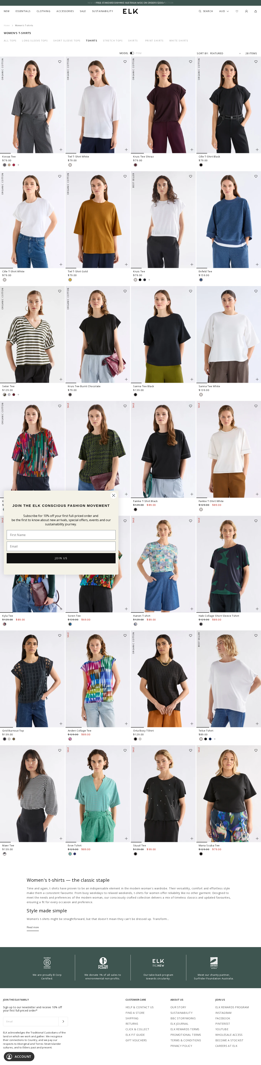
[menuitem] (7, 11)
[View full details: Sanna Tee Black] (163, 334)
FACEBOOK (222, 1018)
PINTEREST (222, 1023)
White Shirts (178, 40)
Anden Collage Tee (80, 730)
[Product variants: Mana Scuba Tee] (257, 838)
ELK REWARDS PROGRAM (232, 1007)
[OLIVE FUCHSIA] (13, 394)
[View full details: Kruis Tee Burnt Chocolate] (98, 334)
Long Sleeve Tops (35, 40)
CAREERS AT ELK (226, 1046)
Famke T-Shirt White (211, 501)
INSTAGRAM (223, 1013)
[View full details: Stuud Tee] (163, 793)
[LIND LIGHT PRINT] (70, 739)
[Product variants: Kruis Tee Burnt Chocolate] (126, 379)
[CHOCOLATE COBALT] (74, 853)
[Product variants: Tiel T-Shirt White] (126, 149)
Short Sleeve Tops (66, 40)
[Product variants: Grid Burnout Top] (61, 723)
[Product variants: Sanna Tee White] (257, 379)
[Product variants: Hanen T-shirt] (192, 609)
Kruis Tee (139, 271)
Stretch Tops (113, 40)
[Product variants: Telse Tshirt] (257, 723)
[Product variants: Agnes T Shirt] (126, 494)
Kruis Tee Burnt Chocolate (84, 386)
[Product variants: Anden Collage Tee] (126, 723)
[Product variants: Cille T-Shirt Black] (257, 149)
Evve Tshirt (75, 845)
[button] (61, 60)
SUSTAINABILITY (181, 1013)
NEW (7, 11)
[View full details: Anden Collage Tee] (98, 679)
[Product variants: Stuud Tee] (192, 838)
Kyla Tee (7, 615)
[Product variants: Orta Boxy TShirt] (192, 723)
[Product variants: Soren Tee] (126, 609)
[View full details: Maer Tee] (32, 793)
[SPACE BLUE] (144, 279)
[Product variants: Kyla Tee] (61, 609)
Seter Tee (8, 386)
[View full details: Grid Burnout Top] (32, 679)
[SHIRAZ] (135, 165)
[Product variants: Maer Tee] (61, 838)
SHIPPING (132, 1018)
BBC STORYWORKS (183, 1018)
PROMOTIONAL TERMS (185, 1035)
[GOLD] (70, 279)
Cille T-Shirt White (13, 271)
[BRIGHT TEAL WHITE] (70, 853)
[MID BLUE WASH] (201, 279)
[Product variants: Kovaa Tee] (61, 149)
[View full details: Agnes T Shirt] (98, 449)
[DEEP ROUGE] (13, 165)
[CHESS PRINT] (135, 624)
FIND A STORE (135, 1013)
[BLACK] (201, 165)
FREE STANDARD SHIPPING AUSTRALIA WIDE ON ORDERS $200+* (130, 3)
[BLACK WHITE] (4, 853)
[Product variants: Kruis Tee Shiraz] (192, 149)
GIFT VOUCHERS (136, 1040)
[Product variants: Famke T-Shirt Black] (192, 494)
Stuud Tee (139, 845)
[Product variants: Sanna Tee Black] (192, 379)
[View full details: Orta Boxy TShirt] (163, 679)
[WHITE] (70, 165)
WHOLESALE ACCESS (228, 1035)
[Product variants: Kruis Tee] (192, 264)
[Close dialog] (113, 495)
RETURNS (132, 1023)
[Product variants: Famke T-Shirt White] (257, 494)
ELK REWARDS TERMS (184, 1029)
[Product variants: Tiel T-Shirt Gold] (126, 264)
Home (7, 25)
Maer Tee (8, 845)
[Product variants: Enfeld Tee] (257, 264)
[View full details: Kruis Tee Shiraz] (163, 105)
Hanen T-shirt (141, 615)
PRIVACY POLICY (181, 1046)
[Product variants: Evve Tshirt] (126, 838)
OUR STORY (178, 1007)
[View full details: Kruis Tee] (163, 219)
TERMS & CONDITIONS (185, 1040)
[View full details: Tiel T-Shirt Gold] (98, 219)
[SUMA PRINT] (4, 624)
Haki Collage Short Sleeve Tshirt (219, 615)
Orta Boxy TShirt (143, 730)
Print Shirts (154, 40)
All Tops (10, 40)
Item (139, 53)
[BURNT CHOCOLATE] (70, 394)
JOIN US (61, 558)
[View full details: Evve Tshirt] (98, 793)
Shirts (133, 40)
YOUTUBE (221, 1029)
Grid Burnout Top (13, 730)
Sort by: (203, 53)
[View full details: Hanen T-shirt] (163, 564)
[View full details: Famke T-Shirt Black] (163, 449)
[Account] (246, 11)
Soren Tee (74, 615)
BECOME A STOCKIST (229, 1040)
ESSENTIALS (23, 11)
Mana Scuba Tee (209, 845)
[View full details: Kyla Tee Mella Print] (32, 449)
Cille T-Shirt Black (209, 156)
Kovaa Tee (9, 156)
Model (124, 53)
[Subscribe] (63, 1021)
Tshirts (91, 40)
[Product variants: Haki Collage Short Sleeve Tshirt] (257, 609)
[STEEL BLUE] (210, 739)
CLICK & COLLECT (137, 1029)
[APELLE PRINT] (70, 624)
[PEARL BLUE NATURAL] (9, 394)
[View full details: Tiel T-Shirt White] (98, 105)
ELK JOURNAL (179, 1023)
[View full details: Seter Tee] (32, 334)
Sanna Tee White (209, 386)
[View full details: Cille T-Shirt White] (32, 219)
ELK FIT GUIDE (135, 1035)
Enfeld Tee (205, 271)
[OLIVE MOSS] (13, 739)
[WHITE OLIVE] (4, 394)
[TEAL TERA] (201, 624)
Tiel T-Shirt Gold (78, 271)
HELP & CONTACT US (140, 1007)
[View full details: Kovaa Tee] (32, 105)
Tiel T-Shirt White (78, 156)
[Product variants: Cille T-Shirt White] (61, 264)
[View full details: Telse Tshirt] (214, 739)
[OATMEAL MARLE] (9, 165)
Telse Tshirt (206, 730)
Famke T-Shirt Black (145, 501)
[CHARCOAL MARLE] (4, 165)
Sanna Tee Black (143, 386)
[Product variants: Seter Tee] (61, 379)
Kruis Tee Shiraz (143, 156)
